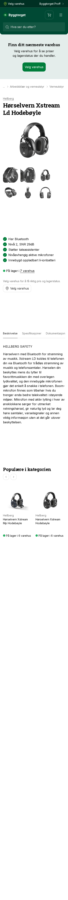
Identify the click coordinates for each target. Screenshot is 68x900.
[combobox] (34, 26)
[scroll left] (6, 477)
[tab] (10, 333)
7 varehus (27, 271)
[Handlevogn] (49, 15)
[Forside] (14, 15)
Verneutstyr (56, 86)
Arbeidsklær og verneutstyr (27, 86)
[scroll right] (14, 477)
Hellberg (8, 98)
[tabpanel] (34, 384)
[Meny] (61, 15)
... (4, 86)
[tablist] (34, 333)
